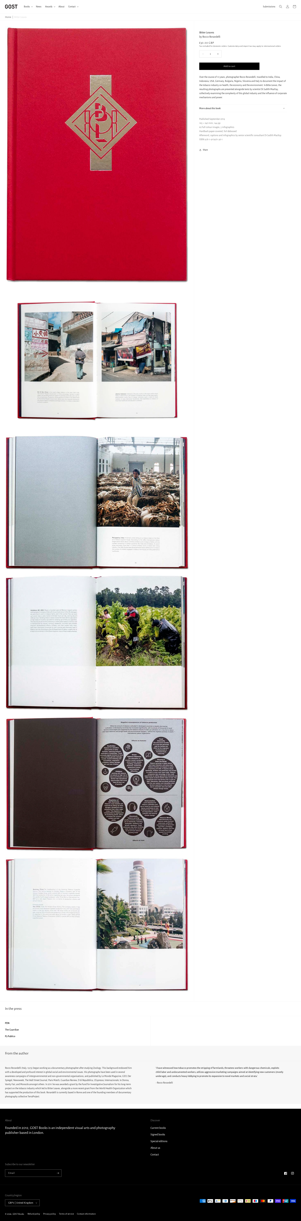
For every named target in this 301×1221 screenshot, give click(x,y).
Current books (158, 1128)
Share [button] (205, 150)
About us (155, 1148)
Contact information (86, 1214)
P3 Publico (10, 1036)
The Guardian (12, 1029)
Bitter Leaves (20, 17)
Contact (154, 1154)
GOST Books (18, 1214)
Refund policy (34, 1214)
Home (8, 17)
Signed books (157, 1134)
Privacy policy (49, 1214)
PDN (7, 1023)
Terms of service (66, 1214)
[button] (28, 6)
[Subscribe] (57, 1173)
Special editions (158, 1141)
